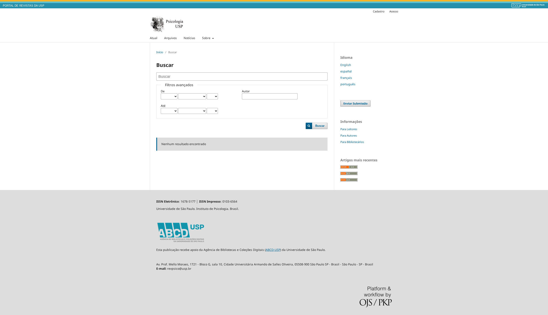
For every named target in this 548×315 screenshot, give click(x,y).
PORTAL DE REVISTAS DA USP (23, 5)
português (347, 84)
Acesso (393, 11)
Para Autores (348, 135)
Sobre (206, 38)
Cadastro (378, 11)
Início (159, 52)
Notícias (189, 38)
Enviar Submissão (355, 103)
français (346, 78)
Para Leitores (348, 129)
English (345, 65)
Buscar (320, 125)
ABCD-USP (273, 250)
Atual (153, 38)
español (346, 71)
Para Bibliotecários (352, 142)
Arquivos (170, 38)
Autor (246, 91)
